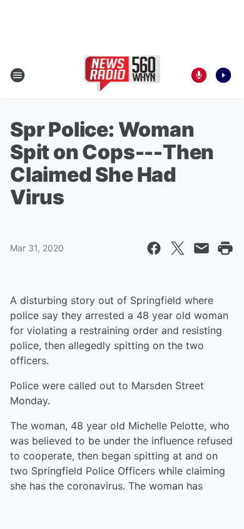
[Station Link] (122, 75)
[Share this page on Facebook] (154, 248)
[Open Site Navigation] (17, 75)
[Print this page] (225, 248)
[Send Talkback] (198, 75)
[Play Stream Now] (223, 75)
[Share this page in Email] (201, 248)
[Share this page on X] (177, 248)
